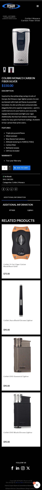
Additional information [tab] (15, 197)
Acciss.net (19, 482)
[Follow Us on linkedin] (17, 468)
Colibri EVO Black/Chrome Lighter (17, 432)
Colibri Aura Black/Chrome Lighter (18, 320)
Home (5, 16)
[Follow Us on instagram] (23, 468)
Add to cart (22, 168)
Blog (27, 488)
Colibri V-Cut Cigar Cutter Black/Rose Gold (14, 265)
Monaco (21, 182)
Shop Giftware (21, 488)
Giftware (11, 16)
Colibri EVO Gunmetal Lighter (16, 376)
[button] (36, 32)
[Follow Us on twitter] (28, 468)
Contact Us (33, 488)
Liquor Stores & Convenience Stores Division (23, 485)
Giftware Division (10, 488)
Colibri (14, 182)
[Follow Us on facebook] (12, 468)
